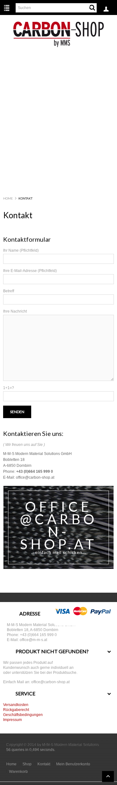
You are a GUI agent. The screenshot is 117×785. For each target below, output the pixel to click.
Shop (27, 764)
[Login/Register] (106, 11)
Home (8, 198)
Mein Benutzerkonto (73, 764)
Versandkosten (15, 705)
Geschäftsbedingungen (23, 715)
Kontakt (43, 764)
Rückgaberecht (16, 710)
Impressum (12, 720)
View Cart (84, 5)
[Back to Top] (108, 776)
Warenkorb (18, 771)
